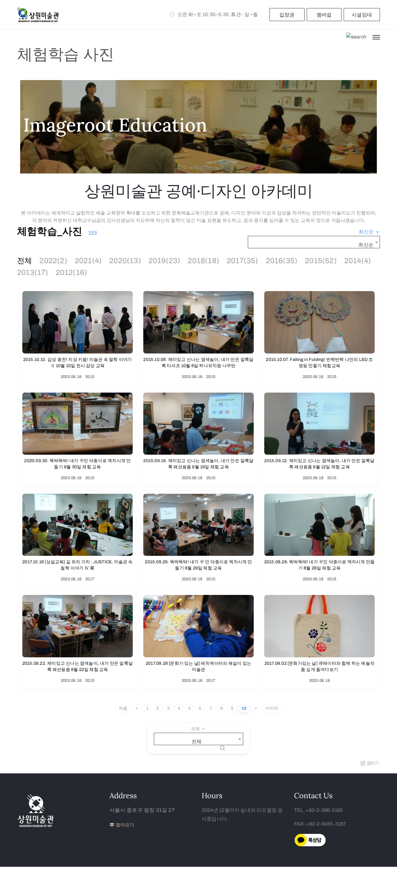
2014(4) (357, 261)
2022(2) (53, 261)
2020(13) (125, 261)
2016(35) (282, 261)
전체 (24, 261)
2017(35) (242, 261)
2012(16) (71, 272)
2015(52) (321, 261)
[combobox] (369, 232)
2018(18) (203, 261)
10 (243, 708)
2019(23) (165, 261)
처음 (123, 708)
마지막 (272, 708)
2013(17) (32, 272)
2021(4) (88, 261)
